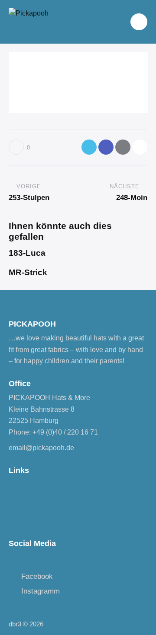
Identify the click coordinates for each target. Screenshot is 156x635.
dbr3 (15, 624)
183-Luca (27, 252)
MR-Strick (28, 272)
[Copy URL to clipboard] (139, 147)
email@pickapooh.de (41, 447)
